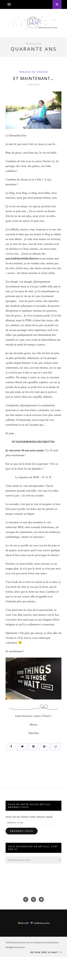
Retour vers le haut (44, 952)
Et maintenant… (33, 78)
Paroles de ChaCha (33, 71)
